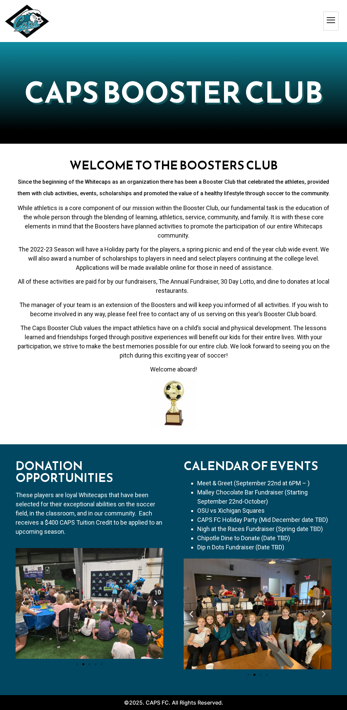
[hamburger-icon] (331, 21)
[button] (191, 614)
